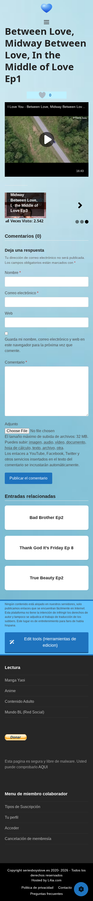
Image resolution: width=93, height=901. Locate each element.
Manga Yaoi (15, 680)
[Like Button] (42, 95)
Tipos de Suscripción (22, 807)
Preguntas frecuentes (46, 894)
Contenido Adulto (19, 701)
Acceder (12, 828)
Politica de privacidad (37, 887)
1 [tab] (77, 222)
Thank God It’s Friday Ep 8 (46, 547)
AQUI (43, 767)
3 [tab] (86, 222)
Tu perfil (11, 817)
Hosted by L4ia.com (46, 880)
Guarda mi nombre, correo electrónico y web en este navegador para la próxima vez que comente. (45, 345)
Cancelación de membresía (28, 839)
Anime (10, 691)
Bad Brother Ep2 (46, 517)
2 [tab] (82, 222)
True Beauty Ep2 (46, 578)
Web (9, 313)
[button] (46, 22)
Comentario (16, 362)
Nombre (13, 273)
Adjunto (11, 424)
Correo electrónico (21, 293)
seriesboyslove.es (36, 870)
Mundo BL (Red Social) (24, 712)
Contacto (65, 887)
